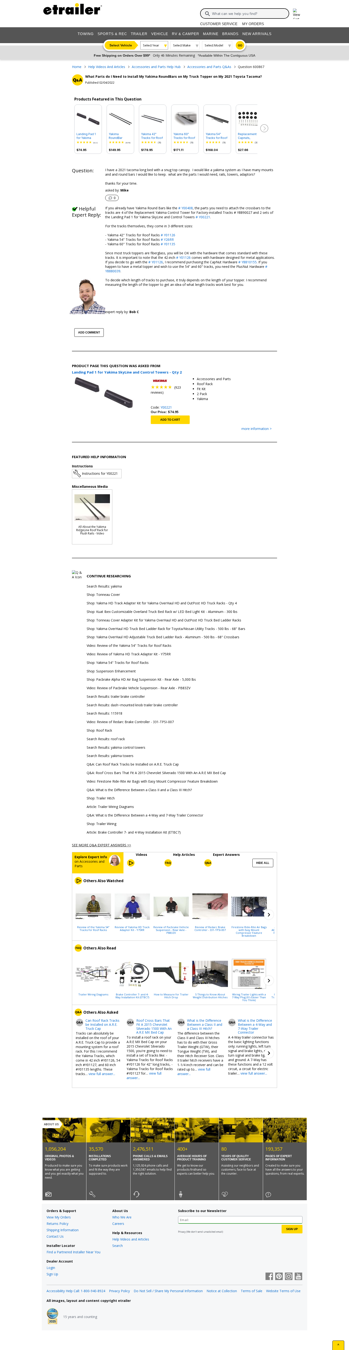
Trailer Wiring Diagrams (93, 994)
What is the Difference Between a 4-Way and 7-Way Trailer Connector (255, 1027)
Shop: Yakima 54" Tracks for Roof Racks (118, 663)
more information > (256, 429)
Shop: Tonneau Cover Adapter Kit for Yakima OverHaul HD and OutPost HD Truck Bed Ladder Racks (164, 620)
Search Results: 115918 (104, 713)
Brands (230, 34)
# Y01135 (167, 244)
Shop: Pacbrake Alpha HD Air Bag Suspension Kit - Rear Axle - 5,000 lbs (141, 680)
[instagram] (289, 1276)
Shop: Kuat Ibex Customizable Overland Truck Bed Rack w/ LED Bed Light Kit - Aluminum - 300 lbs (162, 612)
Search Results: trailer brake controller (116, 697)
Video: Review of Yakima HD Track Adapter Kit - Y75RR (129, 654)
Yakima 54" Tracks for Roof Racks (216, 136)
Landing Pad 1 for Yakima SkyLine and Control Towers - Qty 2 (87, 136)
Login (51, 1267)
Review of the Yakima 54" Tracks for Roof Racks (93, 928)
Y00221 (166, 407)
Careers (118, 1223)
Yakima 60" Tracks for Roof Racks (184, 136)
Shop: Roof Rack (99, 731)
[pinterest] (279, 1276)
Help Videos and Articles (130, 1239)
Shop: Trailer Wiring (101, 824)
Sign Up (52, 1274)
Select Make (182, 45)
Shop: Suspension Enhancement (111, 671)
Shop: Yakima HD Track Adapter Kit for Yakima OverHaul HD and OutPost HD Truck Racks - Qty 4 (162, 603)
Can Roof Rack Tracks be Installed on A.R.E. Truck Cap (102, 1025)
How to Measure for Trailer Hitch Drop (171, 996)
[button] (263, 128)
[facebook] (269, 1276)
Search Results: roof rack (106, 739)
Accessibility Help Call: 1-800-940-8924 (76, 1291)
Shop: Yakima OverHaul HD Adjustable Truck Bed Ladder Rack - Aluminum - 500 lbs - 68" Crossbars (163, 637)
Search (117, 1245)
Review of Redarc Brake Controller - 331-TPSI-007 (210, 928)
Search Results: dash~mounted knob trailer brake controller (132, 705)
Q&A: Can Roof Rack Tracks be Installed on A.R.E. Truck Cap (133, 764)
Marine (210, 34)
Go (240, 45)
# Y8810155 (247, 262)
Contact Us (55, 1236)
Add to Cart (170, 419)
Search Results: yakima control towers (116, 748)
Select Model (214, 45)
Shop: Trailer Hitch (101, 798)
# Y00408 (185, 208)
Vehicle (159, 34)
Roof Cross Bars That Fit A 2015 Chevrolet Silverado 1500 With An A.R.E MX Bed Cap (154, 1027)
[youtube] (298, 1276)
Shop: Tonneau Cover (103, 595)
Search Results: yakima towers (110, 756)
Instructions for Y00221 (100, 473)
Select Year (151, 45)
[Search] (207, 13)
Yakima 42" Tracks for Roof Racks (152, 136)
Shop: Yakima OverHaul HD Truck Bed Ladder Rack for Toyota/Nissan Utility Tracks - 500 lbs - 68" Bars (166, 629)
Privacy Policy (119, 1291)
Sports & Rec (112, 34)
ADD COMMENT (89, 332)
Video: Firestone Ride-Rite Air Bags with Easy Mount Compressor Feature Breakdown (152, 782)
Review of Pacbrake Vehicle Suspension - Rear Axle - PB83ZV (171, 929)
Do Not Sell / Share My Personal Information (168, 1291)
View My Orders (59, 1217)
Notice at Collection (222, 1291)
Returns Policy (57, 1223)
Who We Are (122, 1217)
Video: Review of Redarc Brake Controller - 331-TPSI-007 (130, 722)
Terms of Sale (251, 1291)
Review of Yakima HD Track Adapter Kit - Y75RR (132, 928)
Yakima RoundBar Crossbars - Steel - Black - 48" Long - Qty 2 (120, 136)
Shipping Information (63, 1230)
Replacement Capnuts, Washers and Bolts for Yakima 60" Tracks (249, 136)
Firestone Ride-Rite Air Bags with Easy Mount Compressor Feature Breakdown (249, 931)
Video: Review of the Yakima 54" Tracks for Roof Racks (129, 646)
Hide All (262, 863)
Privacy (182, 1231)
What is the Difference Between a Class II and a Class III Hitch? (204, 1025)
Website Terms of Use (283, 1291)
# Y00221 (202, 217)
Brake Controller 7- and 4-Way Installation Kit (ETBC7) (132, 996)
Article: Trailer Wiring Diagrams (110, 807)
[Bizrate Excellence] (52, 1317)
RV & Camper (185, 34)
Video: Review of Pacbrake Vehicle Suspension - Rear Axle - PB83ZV (138, 688)
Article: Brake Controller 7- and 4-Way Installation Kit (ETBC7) (134, 832)
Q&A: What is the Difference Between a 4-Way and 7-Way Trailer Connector (145, 815)
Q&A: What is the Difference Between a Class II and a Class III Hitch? (139, 790)
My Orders (253, 24)
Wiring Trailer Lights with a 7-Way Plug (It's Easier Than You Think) (249, 997)
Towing (86, 34)
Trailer (139, 34)
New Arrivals (257, 34)
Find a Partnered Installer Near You (73, 1252)
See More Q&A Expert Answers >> (101, 845)
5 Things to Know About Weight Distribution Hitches (210, 996)
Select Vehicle (120, 45)
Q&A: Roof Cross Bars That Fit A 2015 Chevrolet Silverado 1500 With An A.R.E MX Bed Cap (156, 773)
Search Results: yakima (104, 586)
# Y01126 (167, 235)
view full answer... (102, 1074)
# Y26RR (167, 239)
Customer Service (218, 24)
